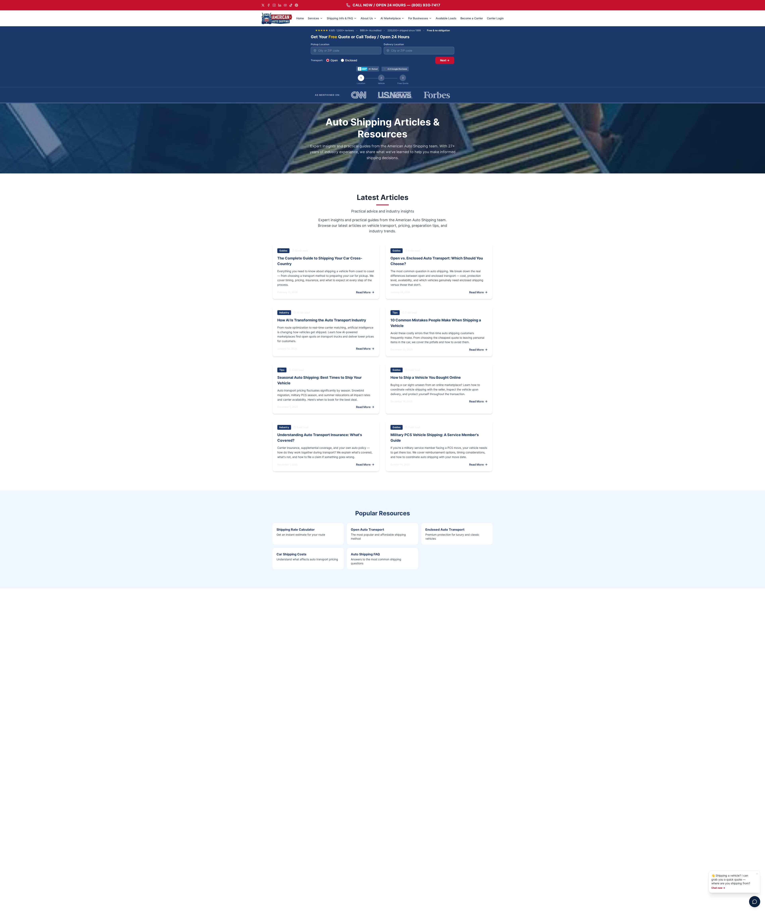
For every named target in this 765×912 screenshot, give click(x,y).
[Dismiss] (757, 873)
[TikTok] (290, 5)
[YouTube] (285, 5)
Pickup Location (320, 44)
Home (300, 18)
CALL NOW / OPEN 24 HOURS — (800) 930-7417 (396, 5)
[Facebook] (268, 5)
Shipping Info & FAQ (340, 18)
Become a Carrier (471, 18)
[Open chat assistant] (754, 901)
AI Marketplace (391, 18)
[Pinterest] (296, 5)
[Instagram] (274, 5)
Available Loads (446, 18)
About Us (367, 18)
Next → (444, 60)
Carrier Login (495, 18)
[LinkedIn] (279, 5)
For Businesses (418, 18)
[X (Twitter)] (263, 5)
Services (313, 18)
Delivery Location (394, 44)
